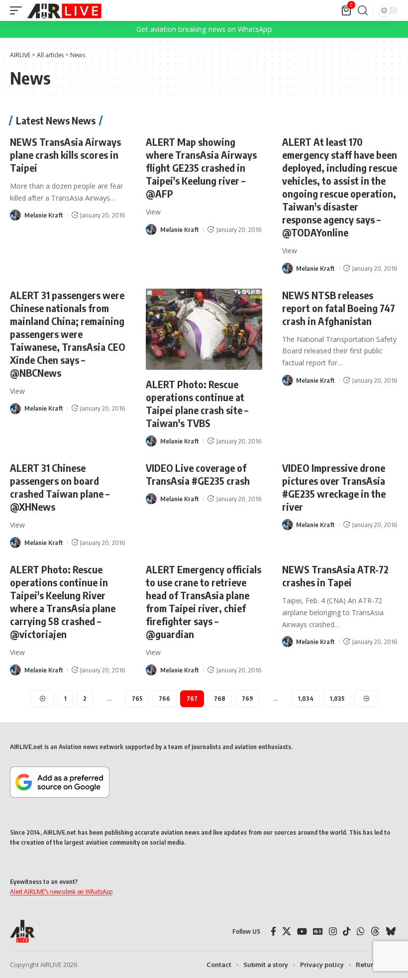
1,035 (337, 698)
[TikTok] (346, 931)
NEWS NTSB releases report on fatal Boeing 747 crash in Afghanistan (338, 308)
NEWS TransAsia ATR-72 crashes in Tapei (335, 575)
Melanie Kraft (43, 215)
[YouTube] (302, 931)
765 (137, 698)
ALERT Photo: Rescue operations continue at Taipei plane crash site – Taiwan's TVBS (197, 403)
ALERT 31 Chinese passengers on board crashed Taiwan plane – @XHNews (59, 487)
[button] (18, 10)
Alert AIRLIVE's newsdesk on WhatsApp (61, 891)
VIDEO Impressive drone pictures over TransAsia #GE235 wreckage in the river (334, 487)
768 (219, 698)
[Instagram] (332, 931)
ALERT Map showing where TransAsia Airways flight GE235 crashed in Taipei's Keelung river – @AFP (201, 167)
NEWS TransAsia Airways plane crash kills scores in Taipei (65, 154)
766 (164, 698)
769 (247, 698)
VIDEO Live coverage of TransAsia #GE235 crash (198, 474)
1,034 (305, 698)
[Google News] (317, 931)
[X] (287, 931)
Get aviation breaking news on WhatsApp (204, 29)
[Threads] (375, 931)
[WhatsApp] (360, 931)
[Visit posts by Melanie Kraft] (15, 215)
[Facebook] (273, 931)
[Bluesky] (390, 931)
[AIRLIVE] (64, 10)
